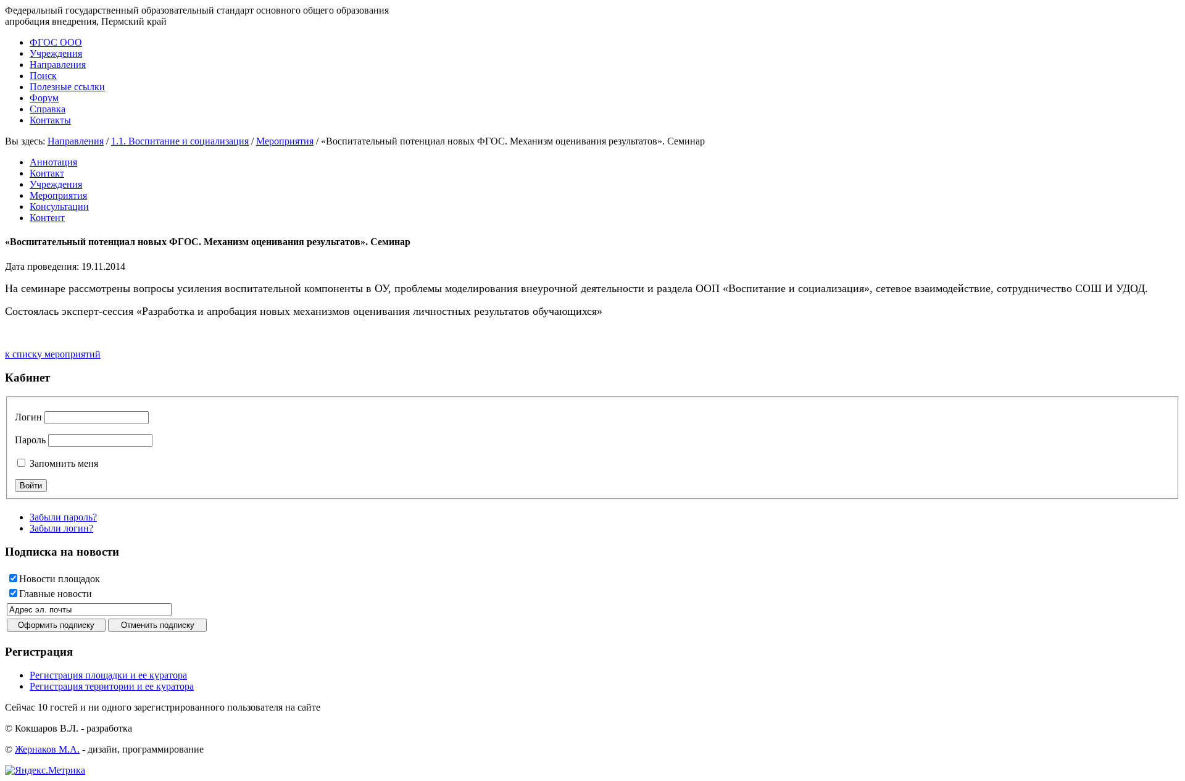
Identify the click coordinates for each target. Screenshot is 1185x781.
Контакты (50, 120)
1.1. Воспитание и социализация (180, 141)
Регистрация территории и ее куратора (112, 686)
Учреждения (56, 53)
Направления (58, 64)
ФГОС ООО (56, 42)
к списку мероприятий (53, 354)
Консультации (59, 206)
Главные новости (55, 593)
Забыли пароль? (63, 517)
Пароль (30, 440)
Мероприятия (285, 141)
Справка (47, 109)
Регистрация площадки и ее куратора (108, 675)
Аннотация (53, 162)
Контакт (47, 173)
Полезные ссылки (67, 86)
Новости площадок (59, 579)
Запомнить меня (62, 463)
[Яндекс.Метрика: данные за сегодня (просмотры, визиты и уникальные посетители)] (45, 770)
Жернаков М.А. (47, 749)
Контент (47, 217)
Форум (44, 98)
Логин (28, 417)
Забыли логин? (61, 528)
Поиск (43, 75)
